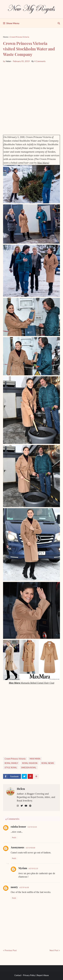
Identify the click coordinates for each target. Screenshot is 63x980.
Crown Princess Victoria (19, 37)
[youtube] (26, 805)
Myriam (22, 868)
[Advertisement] (31, 98)
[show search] (59, 23)
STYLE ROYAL (11, 767)
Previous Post (11, 950)
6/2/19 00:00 (30, 848)
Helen (21, 789)
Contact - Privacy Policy (24, 975)
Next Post (54, 950)
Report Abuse (43, 975)
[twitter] (22, 805)
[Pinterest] (30, 776)
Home (5, 37)
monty (14, 887)
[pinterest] (30, 805)
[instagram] (18, 805)
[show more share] (36, 776)
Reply (14, 837)
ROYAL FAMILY (11, 763)
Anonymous (17, 847)
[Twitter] (24, 776)
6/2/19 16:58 (24, 887)
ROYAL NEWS (47, 763)
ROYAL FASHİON (29, 763)
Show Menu (12, 23)
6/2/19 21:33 (33, 868)
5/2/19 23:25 (32, 827)
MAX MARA (35, 758)
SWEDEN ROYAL (28, 767)
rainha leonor (18, 826)
